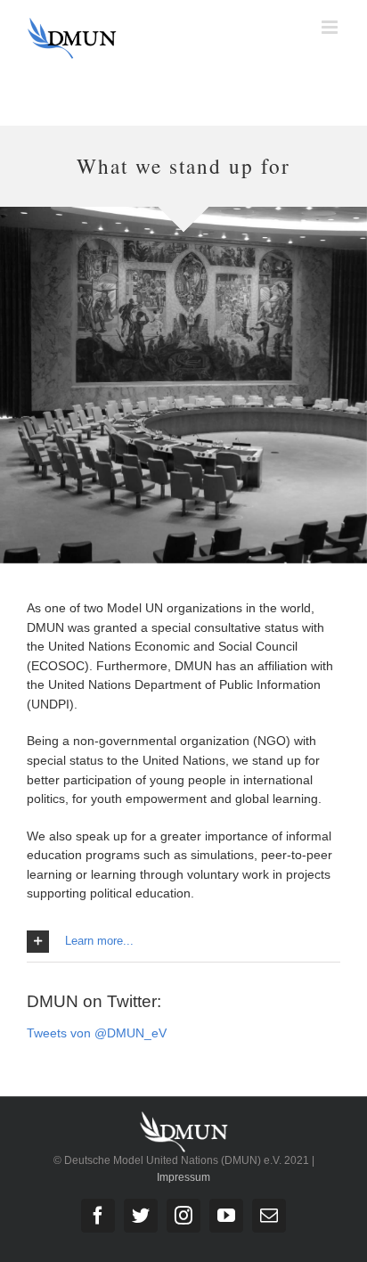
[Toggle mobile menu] (331, 27)
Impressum (183, 1177)
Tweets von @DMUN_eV (97, 1033)
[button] (183, 942)
